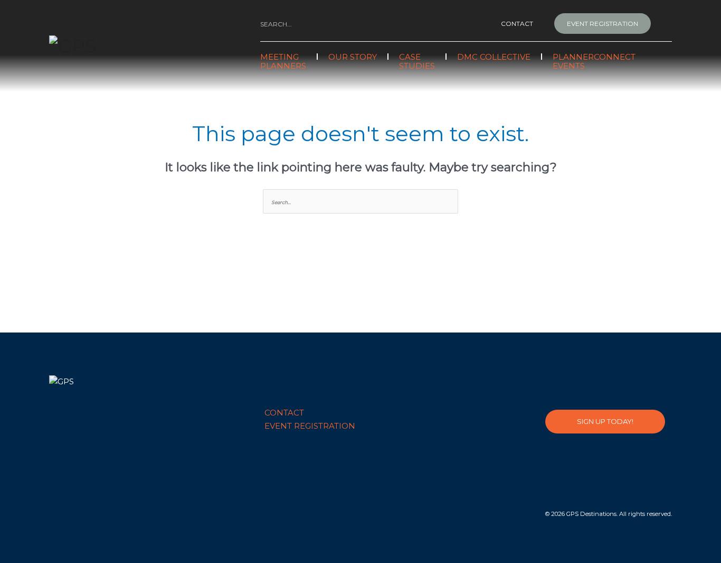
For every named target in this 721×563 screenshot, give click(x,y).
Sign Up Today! (605, 421)
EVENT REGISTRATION (602, 23)
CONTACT (517, 23)
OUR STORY (352, 56)
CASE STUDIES (417, 61)
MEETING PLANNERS (283, 61)
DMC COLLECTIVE (493, 56)
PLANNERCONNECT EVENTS (594, 61)
